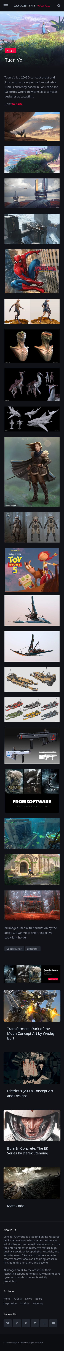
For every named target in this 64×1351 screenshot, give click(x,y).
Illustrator (32, 948)
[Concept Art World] (32, 5)
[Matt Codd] (32, 1183)
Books (38, 1298)
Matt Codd (15, 1205)
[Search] (58, 6)
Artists (11, 50)
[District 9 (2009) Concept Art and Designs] (32, 1068)
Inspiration (10, 1303)
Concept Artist (14, 948)
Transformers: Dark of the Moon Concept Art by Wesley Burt (31, 1033)
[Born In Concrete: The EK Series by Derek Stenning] (32, 1125)
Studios (24, 1303)
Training (38, 1303)
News (28, 1298)
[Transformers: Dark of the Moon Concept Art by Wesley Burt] (32, 1006)
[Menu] (6, 6)
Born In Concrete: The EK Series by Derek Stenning (27, 1150)
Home (7, 1298)
